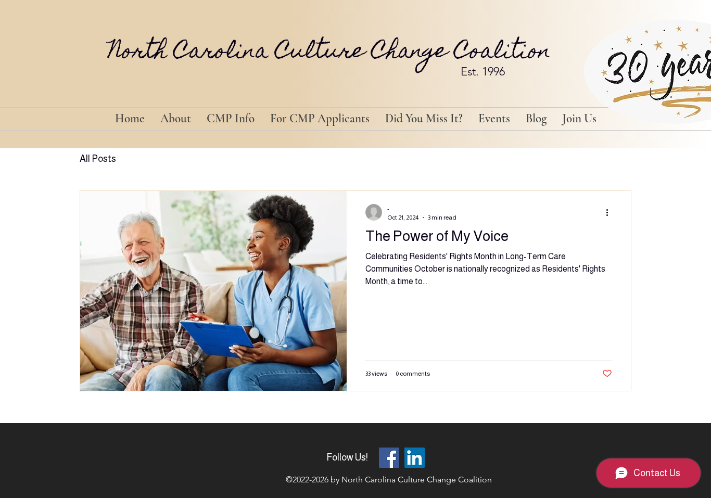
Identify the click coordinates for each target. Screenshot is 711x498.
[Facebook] (389, 458)
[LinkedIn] (414, 458)
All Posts (98, 159)
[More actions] (610, 212)
